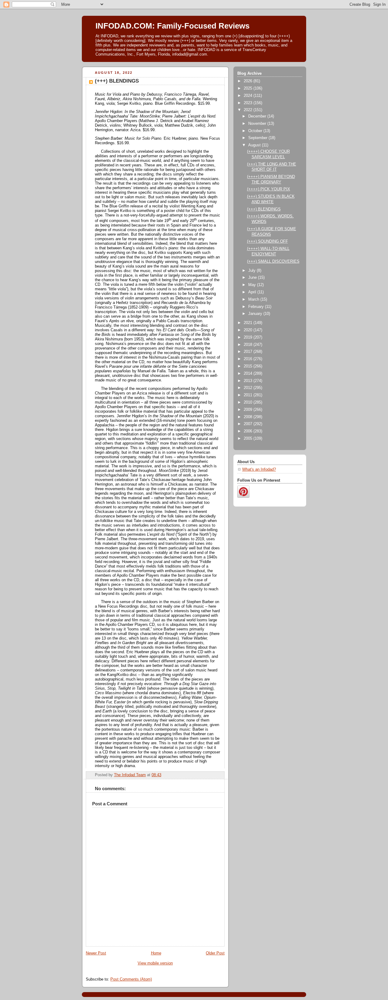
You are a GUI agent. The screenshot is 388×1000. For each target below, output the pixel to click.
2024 (248, 96)
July (252, 270)
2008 (248, 417)
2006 (248, 431)
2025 (248, 88)
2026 (248, 81)
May (252, 285)
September (258, 138)
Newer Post (96, 953)
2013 (248, 381)
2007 (248, 424)
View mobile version (155, 963)
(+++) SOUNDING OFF (267, 241)
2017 (248, 352)
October (255, 131)
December (257, 116)
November (257, 123)
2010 (248, 402)
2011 (248, 395)
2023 (248, 103)
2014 (248, 373)
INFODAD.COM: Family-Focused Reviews (172, 25)
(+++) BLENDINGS (264, 209)
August (255, 145)
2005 (248, 438)
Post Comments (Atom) (131, 979)
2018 (248, 345)
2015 (248, 366)
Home (156, 953)
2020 (248, 330)
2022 (248, 110)
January (255, 314)
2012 (248, 388)
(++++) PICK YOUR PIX (268, 189)
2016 (248, 359)
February (256, 307)
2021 (248, 323)
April (252, 292)
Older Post (215, 953)
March (254, 299)
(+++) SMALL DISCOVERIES (273, 261)
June (253, 277)
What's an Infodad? (259, 469)
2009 (248, 410)
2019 (248, 337)
